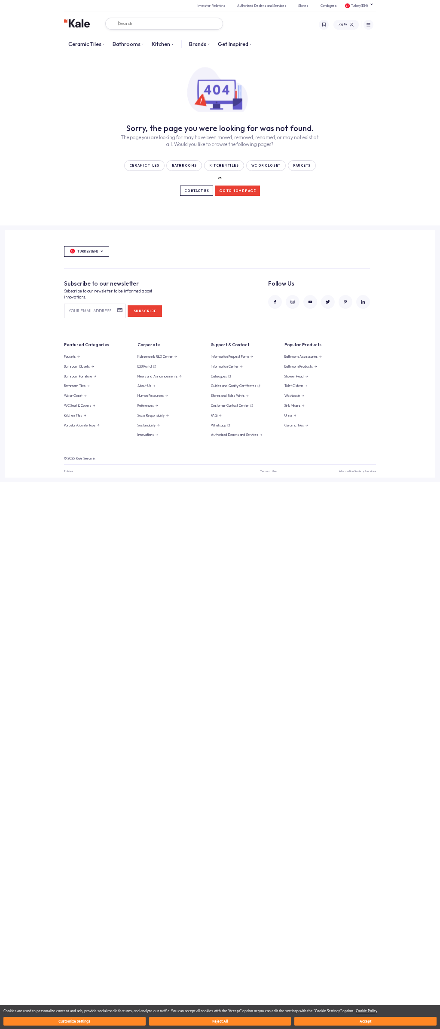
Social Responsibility (151, 415)
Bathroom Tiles (75, 386)
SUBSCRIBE (145, 311)
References (146, 405)
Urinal (288, 415)
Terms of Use (268, 471)
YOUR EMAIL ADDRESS (89, 310)
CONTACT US (196, 191)
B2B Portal (145, 366)
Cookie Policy (366, 1010)
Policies (68, 471)
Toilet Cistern (293, 386)
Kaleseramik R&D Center (155, 356)
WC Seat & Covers (77, 405)
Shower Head (294, 376)
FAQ (214, 415)
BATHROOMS (184, 165)
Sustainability (147, 425)
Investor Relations (211, 5)
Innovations (146, 434)
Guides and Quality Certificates (233, 386)
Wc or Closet (73, 395)
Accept (365, 1021)
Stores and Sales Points (227, 395)
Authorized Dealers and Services (262, 5)
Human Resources (151, 395)
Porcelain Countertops (79, 425)
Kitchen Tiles (73, 415)
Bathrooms (127, 43)
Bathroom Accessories (301, 356)
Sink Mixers (292, 405)
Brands (197, 43)
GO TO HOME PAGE (237, 191)
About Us (144, 386)
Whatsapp (218, 425)
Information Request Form (230, 356)
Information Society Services (357, 471)
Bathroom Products (298, 366)
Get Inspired (233, 43)
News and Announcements (157, 376)
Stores (303, 5)
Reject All (220, 1021)
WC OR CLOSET (266, 165)
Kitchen (161, 43)
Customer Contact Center (230, 405)
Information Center (224, 366)
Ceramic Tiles (84, 43)
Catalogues (329, 5)
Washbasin (292, 395)
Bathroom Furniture (78, 376)
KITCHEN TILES (223, 165)
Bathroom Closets (77, 366)
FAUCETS (302, 165)
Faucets (70, 356)
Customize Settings (74, 1021)
